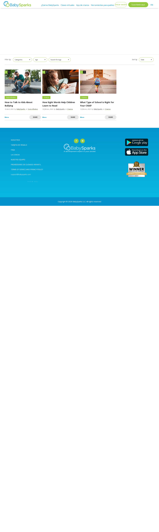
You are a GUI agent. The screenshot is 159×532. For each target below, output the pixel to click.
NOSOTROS (15, 140)
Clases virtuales (67, 5)
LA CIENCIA (15, 155)
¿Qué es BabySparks (50, 5)
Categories (18, 60)
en (152, 5)
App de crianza (82, 5)
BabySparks (21, 109)
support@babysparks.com (21, 174)
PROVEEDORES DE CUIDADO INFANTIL (26, 164)
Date (142, 60)
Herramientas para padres (102, 5)
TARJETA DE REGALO (19, 145)
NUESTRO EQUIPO (18, 159)
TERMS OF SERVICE (18, 169)
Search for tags (56, 60)
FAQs (13, 150)
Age (36, 60)
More (7, 117)
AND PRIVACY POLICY (34, 169)
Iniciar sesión (121, 4)
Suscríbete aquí (138, 4)
